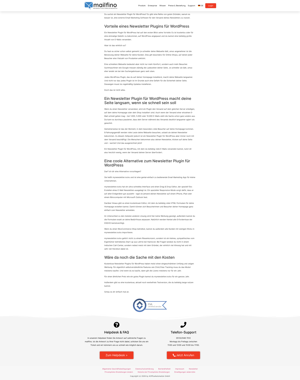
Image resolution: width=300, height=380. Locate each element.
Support (191, 5)
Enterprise (152, 5)
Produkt (142, 5)
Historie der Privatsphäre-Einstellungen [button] (154, 372)
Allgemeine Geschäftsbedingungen (116, 369)
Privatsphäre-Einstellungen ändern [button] (119, 372)
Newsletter (193, 369)
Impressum (179, 369)
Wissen (162, 5)
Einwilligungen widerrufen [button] (184, 372)
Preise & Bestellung (177, 5)
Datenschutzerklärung (144, 369)
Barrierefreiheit (164, 369)
